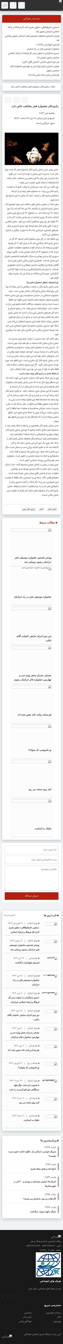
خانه (53, 87)
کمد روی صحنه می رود (40, 789)
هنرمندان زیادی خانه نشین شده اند (43, 75)
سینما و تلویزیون (53, 1312)
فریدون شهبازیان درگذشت (47, 44)
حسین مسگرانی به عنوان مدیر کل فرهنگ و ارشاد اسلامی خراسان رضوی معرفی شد (23, 1002)
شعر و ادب (27, 1317)
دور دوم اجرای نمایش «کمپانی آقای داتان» (40, 62)
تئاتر (41, 509)
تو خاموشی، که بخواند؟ (39, 750)
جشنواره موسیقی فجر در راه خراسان (43, 49)
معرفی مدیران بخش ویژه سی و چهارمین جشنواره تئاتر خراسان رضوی (24, 1037)
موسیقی (57, 1321)
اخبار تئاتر (52, 509)
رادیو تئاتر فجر (28, 509)
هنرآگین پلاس (25, 1321)
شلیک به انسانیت (43, 828)
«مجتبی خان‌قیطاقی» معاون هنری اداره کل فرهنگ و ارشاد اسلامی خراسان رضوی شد (24, 932)
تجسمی (28, 1312)
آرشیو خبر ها (9, 915)
